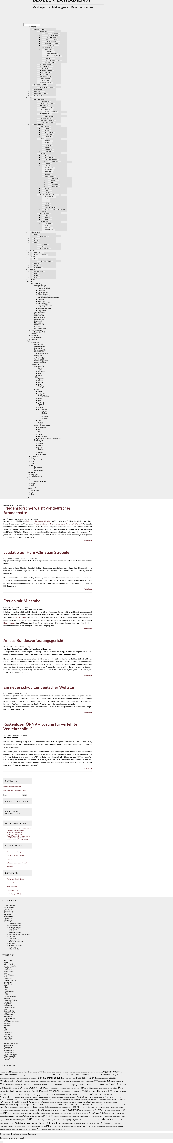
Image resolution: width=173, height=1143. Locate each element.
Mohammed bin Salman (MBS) (13, 1110)
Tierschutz (49, 116)
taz (98, 1119)
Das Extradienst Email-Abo (12, 786)
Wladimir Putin (83, 1126)
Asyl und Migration (10, 966)
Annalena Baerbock (8, 1075)
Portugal (73, 1113)
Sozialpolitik (8, 1038)
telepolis (106, 1119)
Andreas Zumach (45, 64)
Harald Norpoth (9, 623)
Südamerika (44, 221)
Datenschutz (38, 91)
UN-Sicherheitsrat (77, 1123)
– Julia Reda (11, 936)
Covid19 (31, 1084)
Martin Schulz (58, 1107)
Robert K (10, 832)
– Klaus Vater (11, 938)
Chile (47, 226)
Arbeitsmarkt (49, 1075)
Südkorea (48, 134)
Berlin (41, 1077)
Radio (36, 265)
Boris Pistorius (105, 1078)
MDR (70, 1107)
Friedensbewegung (35, 1095)
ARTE (88, 1075)
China (47, 128)
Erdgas (102, 1088)
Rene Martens (111, 1113)
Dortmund (51, 1088)
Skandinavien (49, 176)
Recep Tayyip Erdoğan (98, 1113)
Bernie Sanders (73, 1078)
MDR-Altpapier (78, 1107)
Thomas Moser (116, 1120)
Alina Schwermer (68, 1072)
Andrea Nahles (98, 1072)
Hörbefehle (38, 253)
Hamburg (9, 1099)
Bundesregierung (52, 1081)
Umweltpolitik (45, 114)
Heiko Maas (26, 1099)
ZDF (38, 1129)
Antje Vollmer (43, 1075)
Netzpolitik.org (60, 1110)
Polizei (69, 1113)
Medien (32, 257)
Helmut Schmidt (52, 1099)
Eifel (41, 246)
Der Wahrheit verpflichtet (15, 855)
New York (81, 1110)
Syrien (75, 1120)
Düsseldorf (65, 1088)
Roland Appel (44, 81)
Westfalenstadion (53, 1126)
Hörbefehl (7, 998)
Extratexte (7, 989)
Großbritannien (51, 159)
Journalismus (107, 1102)
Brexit (26, 1081)
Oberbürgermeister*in (115, 1110)
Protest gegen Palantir (14, 894)
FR (111, 1091)
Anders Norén (12, 1138)
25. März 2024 (8, 519)
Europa (42, 153)
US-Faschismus (9, 1050)
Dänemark (54, 178)
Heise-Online (35, 1099)
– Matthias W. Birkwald (15, 942)
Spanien (47, 174)
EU (119, 1087)
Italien (47, 166)
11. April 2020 (8, 647)
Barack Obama (19, 1078)
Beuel (36, 234)
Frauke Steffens (20, 1095)
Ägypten (48, 141)
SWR (72, 1120)
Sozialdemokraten (13, 1120)
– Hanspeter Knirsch (14, 933)
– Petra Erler (11, 943)
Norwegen (54, 184)
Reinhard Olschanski (52, 60)
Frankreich (49, 157)
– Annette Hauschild (14, 924)
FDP (38, 1091)
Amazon (75, 1072)
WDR (47, 1126)
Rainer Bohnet (45, 79)
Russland (48, 170)
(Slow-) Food (38, 271)
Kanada (47, 217)
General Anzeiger (19, 1097)
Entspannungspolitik (95, 1088)
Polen (47, 155)
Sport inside (35, 1120)
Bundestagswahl (65, 1081)
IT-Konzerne (31, 1102)
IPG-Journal (7, 1102)
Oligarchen (9, 1113)
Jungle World (30, 1105)
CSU (50, 1084)
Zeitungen (37, 267)
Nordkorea (49, 132)
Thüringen (6, 1123)
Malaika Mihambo (19, 618)
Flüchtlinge (86, 1091)
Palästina (45, 1113)
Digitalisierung (13, 1088)
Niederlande (86, 1110)
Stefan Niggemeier (43, 1120)
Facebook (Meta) (13, 1091)
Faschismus (27, 1091)
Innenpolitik (44, 105)
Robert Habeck (9, 1116)
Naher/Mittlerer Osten (11, 1022)
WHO (58, 1126)
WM (92, 1126)
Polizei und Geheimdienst (15, 879)
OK (1, 1142)
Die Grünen (115, 1084)
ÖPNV (57, 1129)
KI (70, 1105)
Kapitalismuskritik (9, 1007)
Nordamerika (44, 213)
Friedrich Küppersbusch (55, 1095)
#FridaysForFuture (4, 1072)
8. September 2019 (10, 693)
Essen (115, 1088)
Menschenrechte (102, 1107)
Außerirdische (8, 971)
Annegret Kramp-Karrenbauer (24, 1075)
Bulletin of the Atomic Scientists (38, 521)
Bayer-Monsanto (29, 1078)
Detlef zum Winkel (51, 35)
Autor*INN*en (39, 29)
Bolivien (48, 228)
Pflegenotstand (59, 1113)
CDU (107, 1081)
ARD (54, 1074)
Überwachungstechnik (11, 1043)
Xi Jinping (34, 1129)
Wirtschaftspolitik (46, 122)
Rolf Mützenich (19, 1116)
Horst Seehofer (68, 1099)
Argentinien (49, 230)
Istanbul (24, 1102)
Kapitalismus (47, 1105)
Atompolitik (8, 968)
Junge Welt (18, 1105)
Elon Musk (70, 1088)
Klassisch (10, 866)
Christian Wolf (45, 68)
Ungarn (48, 192)
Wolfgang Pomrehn (111, 1126)
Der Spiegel (73, 1085)
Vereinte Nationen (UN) (8, 1126)
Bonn (36, 238)
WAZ (42, 1126)
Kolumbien (101, 1104)
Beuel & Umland (35, 232)
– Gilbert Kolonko (13, 949)
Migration (3, 1110)
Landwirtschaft (45, 110)
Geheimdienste (7, 1097)
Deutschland (39, 99)
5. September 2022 (10, 558)
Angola (47, 143)
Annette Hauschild (51, 33)
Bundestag (59, 1081)
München (21, 1110)
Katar (60, 1105)
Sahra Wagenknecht (74, 1116)
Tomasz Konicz (12, 1123)
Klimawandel (85, 1104)
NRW (35, 242)
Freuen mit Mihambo (22, 601)
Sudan (47, 147)
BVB (96, 1081)
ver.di (107, 1123)
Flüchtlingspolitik (100, 1091)
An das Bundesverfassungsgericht (33, 641)
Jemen (47, 205)
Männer (9, 859)
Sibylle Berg (112, 1116)
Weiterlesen (88, 540)
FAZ (33, 1091)
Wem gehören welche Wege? (17, 863)
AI (45, 1072)
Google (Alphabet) (60, 1097)
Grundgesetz (110, 1097)
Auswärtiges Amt (114, 1075)
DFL (106, 1085)
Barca (24, 1078)
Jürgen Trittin (39, 1105)
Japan (47, 130)
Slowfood (4, 1120)
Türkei (47, 188)
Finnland (54, 180)
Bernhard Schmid (66, 1078)
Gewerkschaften (43, 1097)
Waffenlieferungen (34, 1126)
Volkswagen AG (19, 1126)
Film (35, 273)
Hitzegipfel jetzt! (12, 890)
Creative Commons (10, 980)
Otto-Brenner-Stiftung (18, 1113)
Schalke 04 (94, 1116)
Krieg (124, 1104)
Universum (7, 1049)
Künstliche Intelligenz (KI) (14, 1107)
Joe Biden (91, 1102)
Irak (46, 201)
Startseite (32, 27)
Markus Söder (49, 1107)
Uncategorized (8, 1047)
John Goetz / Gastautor (27, 558)
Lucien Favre (41, 1107)
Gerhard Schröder (31, 1097)
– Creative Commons (14, 925)
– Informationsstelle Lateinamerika (18, 934)
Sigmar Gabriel (119, 1116)
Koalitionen (95, 1105)
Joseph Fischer (99, 1102)
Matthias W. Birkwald (52, 56)
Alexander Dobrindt (59, 1072)
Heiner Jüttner (45, 72)
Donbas (46, 1088)
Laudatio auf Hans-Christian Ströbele (36, 552)
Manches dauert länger (14, 852)
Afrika (42, 139)
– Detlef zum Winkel (14, 927)
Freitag (26, 1095)
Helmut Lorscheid (46, 70)
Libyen (36, 1107)
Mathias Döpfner (65, 1107)
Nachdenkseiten (29, 1110)
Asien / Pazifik (44, 126)
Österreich (49, 168)
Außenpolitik (44, 101)
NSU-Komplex (105, 1110)
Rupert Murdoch (38, 1116)
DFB (102, 1084)
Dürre (61, 1088)
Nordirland (55, 161)
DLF (19, 1087)
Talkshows (88, 1120)
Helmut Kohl (45, 1099)
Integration (7, 1004)
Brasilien (48, 224)
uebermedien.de (27, 1123)
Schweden (54, 186)
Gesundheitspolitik (46, 103)
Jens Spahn (83, 1102)
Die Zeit (7, 1088)
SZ (79, 1120)
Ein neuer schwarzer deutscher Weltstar (39, 687)
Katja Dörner (65, 1105)
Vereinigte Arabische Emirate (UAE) (49, 438)
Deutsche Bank (97, 1084)
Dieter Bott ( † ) (50, 37)
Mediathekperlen (40, 255)
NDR (42, 1110)
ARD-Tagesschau (62, 1075)
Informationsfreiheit (10, 1000)
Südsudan (48, 151)
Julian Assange (114, 1102)
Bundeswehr (90, 1081)
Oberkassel (43, 236)
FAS (22, 1091)
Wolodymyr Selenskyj (10, 1129)
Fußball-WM (108, 1095)
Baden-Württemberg (11, 1078)
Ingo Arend (44, 74)
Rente (118, 1113)
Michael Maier (114, 1107)
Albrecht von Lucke (50, 1072)
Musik (36, 277)
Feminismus (44, 1091)
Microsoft (120, 1107)
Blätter (84, 1078)
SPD (29, 1119)
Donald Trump (37, 1087)
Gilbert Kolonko (50, 39)
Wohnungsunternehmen (99, 1126)
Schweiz (48, 172)
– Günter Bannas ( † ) (14, 931)
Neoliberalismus (49, 1110)
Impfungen (92, 1099)
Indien (98, 1099)
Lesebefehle (34, 250)
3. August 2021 (8, 607)
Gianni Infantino (52, 1097)
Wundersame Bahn (24, 1129)
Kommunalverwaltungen (109, 1104)
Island (53, 182)
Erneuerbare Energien (109, 1088)
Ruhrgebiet (43, 244)
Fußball (33, 279)
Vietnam (48, 137)
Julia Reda (48, 50)
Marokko (48, 145)
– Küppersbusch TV (13, 940)
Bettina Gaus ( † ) (45, 66)
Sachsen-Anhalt (12, 886)
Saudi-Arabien (50, 207)
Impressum (38, 95)
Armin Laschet (80, 1075)
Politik (32, 97)
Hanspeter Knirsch (51, 43)
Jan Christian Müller (68, 1102)
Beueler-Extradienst (12, 1134)
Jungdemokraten (6, 1105)
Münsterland (44, 248)
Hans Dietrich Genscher (17, 1099)
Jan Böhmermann (59, 1102)
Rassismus (85, 1113)
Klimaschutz (75, 1105)
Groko (74, 1097)
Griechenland (69, 1097)
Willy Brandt (64, 1126)
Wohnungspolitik (9, 1058)
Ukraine (48, 190)
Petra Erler (49, 58)
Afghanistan (49, 197)
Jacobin (46, 1102)
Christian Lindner (13, 1085)
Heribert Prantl (60, 1099)
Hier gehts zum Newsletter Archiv (14, 791)
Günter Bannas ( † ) (51, 41)
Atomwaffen (105, 1075)
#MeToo (11, 1072)
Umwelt (70, 1123)
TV (35, 259)
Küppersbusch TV (51, 54)
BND (88, 1078)
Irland (47, 163)
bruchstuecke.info (34, 1081)
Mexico (47, 219)
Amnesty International (81, 1072)
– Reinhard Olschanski (14, 945)
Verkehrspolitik (45, 118)
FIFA (62, 1091)
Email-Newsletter (40, 85)
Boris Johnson (99, 1078)
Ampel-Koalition (90, 1072)
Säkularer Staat (8, 1036)
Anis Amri (120, 1072)
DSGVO (57, 1088)
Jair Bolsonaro (52, 1102)
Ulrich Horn (49, 62)
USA (46, 215)
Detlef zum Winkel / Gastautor (27, 519)
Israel (47, 203)
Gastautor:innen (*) (22, 647)
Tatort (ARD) (93, 1120)
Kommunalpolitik (46, 108)
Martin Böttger (45, 76)
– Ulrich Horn (11, 947)
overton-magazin (32, 1113)
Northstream (91, 1110)
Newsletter (7, 1023)
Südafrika (48, 149)
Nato (37, 1110)
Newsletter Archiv (46, 87)
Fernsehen (53, 1091)
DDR (66, 1084)
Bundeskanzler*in (44, 1081)
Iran (46, 199)
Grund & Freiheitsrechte (97, 1097)
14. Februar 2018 (9, 735)
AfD (28, 1072)
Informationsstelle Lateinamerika (48, 298)
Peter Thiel (54, 1113)
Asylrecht (93, 1075)
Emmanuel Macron (81, 1088)
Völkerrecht (25, 1126)
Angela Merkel (110, 1072)
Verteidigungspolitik (47, 120)
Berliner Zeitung (53, 1078)
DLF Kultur (25, 1088)
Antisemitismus (36, 1075)
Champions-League (115, 1081)
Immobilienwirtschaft (81, 1099)
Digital (36, 263)
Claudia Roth (23, 1084)
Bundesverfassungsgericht (78, 1081)
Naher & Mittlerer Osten (48, 195)
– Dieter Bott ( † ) (13, 929)
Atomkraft (98, 1075)
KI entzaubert (23, 839)
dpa (55, 1088)
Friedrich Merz (72, 1095)
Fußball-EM (101, 1094)
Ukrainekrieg (54, 1123)
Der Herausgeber (40, 93)
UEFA (35, 1123)
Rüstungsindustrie (65, 1116)
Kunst (36, 275)
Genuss (32, 269)
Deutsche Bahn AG (86, 1085)
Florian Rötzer (76, 1091)
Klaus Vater (49, 52)
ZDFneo (43, 1129)
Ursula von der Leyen (92, 1123)
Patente (49, 1113)
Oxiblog (41, 1113)
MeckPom (18, 832)
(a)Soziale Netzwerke (18, 1072)
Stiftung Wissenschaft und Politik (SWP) (59, 1120)
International (39, 124)
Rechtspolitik (8, 1032)
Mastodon (38, 89)
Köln (36, 240)
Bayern (35, 1078)
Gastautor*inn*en (46, 31)
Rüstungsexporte (57, 1116)
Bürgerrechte (8, 978)
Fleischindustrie (51, 112)
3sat (25, 1072)
